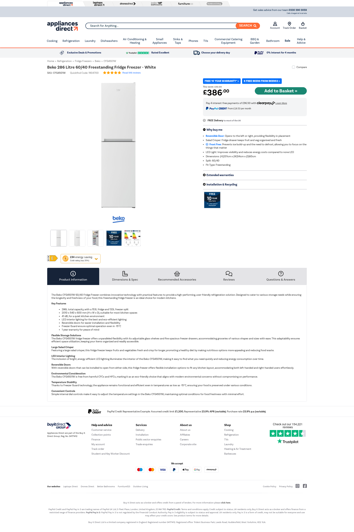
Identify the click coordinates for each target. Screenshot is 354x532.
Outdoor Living (140, 486)
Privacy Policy (286, 486)
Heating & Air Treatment (237, 449)
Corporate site (188, 444)
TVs (205, 41)
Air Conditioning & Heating (135, 41)
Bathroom (273, 41)
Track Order (289, 27)
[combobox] (172, 26)
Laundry (90, 41)
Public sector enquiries (148, 439)
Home (50, 61)
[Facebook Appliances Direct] (303, 487)
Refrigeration (71, 41)
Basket (303, 27)
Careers (184, 439)
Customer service (101, 430)
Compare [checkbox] (301, 67)
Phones (193, 41)
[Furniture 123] (184, 3)
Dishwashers (109, 41)
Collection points (101, 434)
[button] (187, 143)
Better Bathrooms (106, 486)
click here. (226, 502)
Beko (97, 61)
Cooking (52, 41)
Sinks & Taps (178, 41)
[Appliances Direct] (65, 4)
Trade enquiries (144, 444)
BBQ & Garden (255, 41)
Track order (97, 449)
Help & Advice (301, 41)
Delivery (140, 430)
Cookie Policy (269, 486)
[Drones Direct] (126, 3)
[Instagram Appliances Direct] (296, 487)
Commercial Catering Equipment (228, 41)
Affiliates (185, 434)
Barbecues (230, 453)
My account (98, 444)
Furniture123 (124, 486)
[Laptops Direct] (98, 3)
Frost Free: (215, 144)
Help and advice (101, 425)
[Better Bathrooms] (155, 3)
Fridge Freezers (83, 61)
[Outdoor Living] (213, 3)
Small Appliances (159, 41)
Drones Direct (87, 486)
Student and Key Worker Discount (110, 453)
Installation (142, 434)
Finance (95, 439)
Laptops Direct (70, 486)
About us (185, 430)
